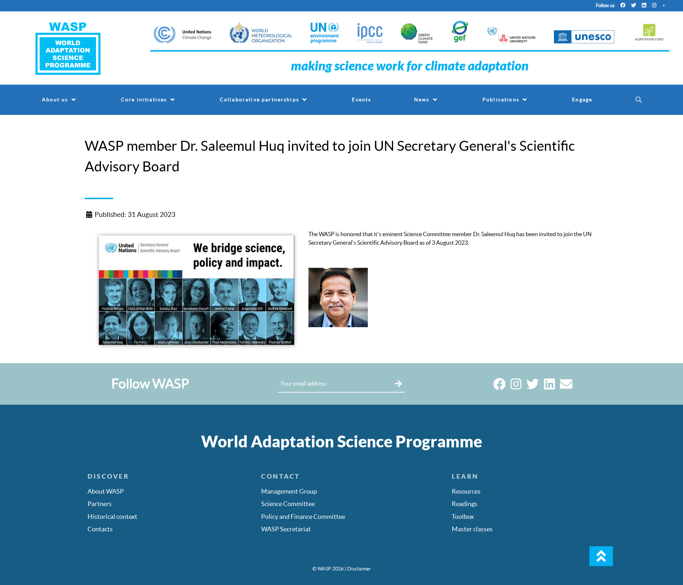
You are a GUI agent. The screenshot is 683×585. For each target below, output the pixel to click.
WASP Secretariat (286, 529)
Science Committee (288, 503)
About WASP (106, 491)
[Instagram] (654, 5)
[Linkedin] (644, 5)
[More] (663, 5)
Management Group (289, 491)
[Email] (566, 386)
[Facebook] (622, 5)
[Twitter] (633, 5)
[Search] (640, 99)
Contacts (100, 529)
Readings (464, 503)
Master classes (472, 529)
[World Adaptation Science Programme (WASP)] (68, 47)
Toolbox (463, 516)
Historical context (112, 516)
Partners (100, 503)
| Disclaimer (358, 568)
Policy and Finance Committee (303, 516)
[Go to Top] (601, 556)
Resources (466, 491)
